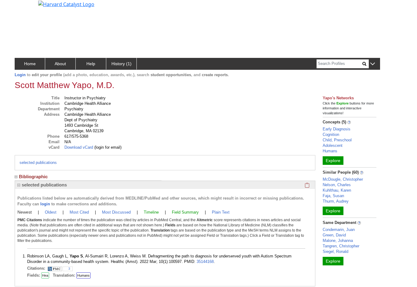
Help (90, 63)
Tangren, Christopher (341, 246)
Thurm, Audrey (336, 201)
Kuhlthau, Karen (337, 190)
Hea (45, 275)
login (45, 204)
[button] (372, 64)
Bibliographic (33, 176)
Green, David (334, 235)
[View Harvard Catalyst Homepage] (66, 3)
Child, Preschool (337, 140)
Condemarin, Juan (339, 229)
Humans (83, 275)
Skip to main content (25, 7)
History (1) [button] (121, 63)
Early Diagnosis (336, 129)
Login (20, 75)
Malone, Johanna (338, 240)
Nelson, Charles (337, 184)
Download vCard (78, 147)
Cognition (331, 134)
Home (30, 63)
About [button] (60, 63)
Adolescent (333, 145)
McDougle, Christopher (343, 179)
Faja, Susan (333, 195)
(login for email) (107, 147)
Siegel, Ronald (335, 251)
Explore (333, 160)
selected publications (38, 162)
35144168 (205, 261)
